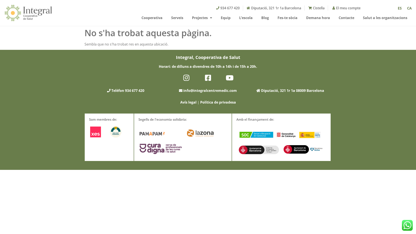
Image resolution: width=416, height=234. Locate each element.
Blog (265, 17)
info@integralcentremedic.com (210, 90)
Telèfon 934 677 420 (127, 90)
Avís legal (188, 102)
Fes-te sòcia (287, 17)
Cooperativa (151, 17)
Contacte (346, 17)
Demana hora (318, 17)
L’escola (246, 17)
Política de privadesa (218, 102)
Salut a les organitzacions (385, 17)
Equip (226, 17)
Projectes (200, 17)
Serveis (177, 17)
